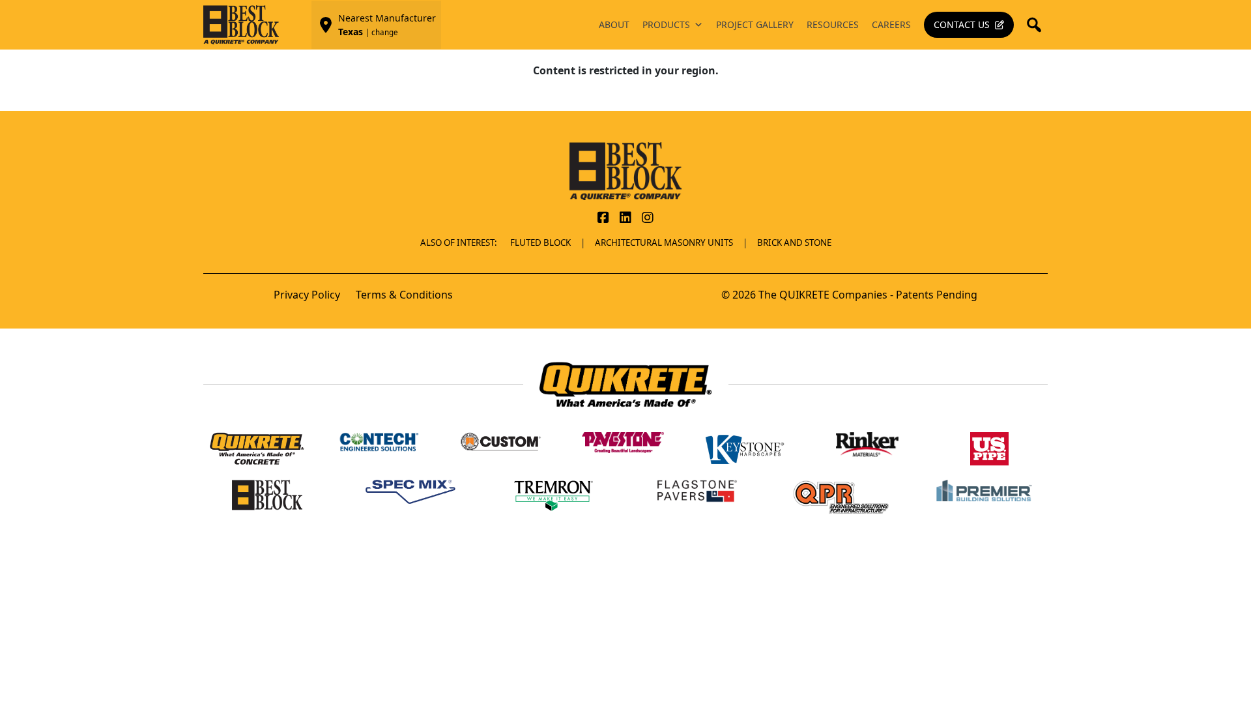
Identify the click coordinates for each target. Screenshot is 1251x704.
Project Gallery (755, 24)
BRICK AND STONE (794, 242)
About (614, 24)
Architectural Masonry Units (664, 242)
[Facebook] (603, 218)
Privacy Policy (307, 294)
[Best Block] (625, 170)
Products (666, 24)
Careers (891, 24)
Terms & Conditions (404, 294)
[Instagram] (648, 218)
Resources (833, 24)
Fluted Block (540, 242)
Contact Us (962, 24)
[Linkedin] (625, 218)
